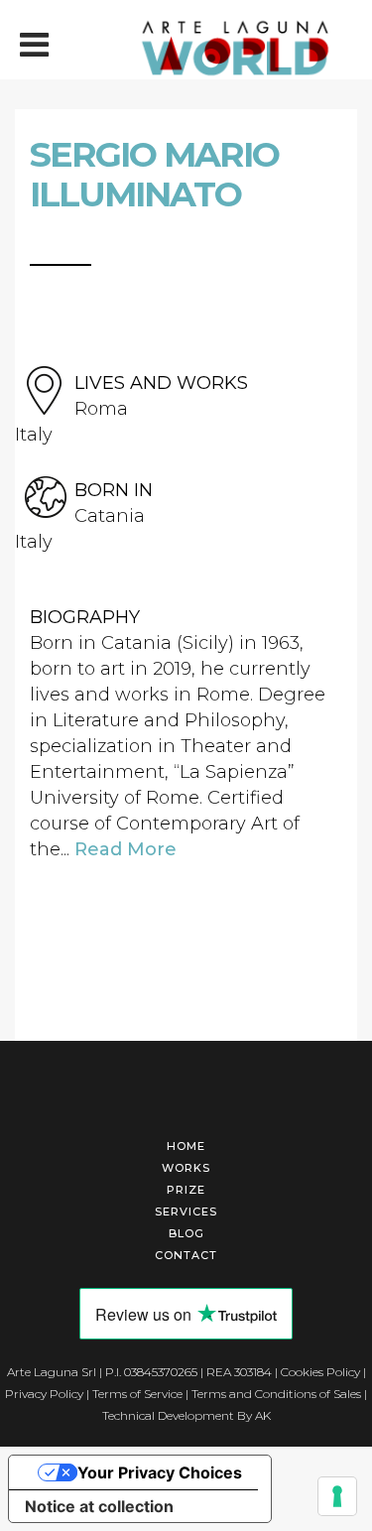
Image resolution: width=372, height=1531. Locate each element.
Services (186, 1211)
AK (263, 1415)
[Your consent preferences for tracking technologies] (337, 1496)
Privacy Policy (44, 1393)
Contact (186, 1255)
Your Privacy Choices (159, 1472)
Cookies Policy (320, 1371)
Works (186, 1168)
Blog (186, 1233)
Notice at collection (99, 1506)
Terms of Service (137, 1393)
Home (186, 1146)
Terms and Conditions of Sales (276, 1393)
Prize (186, 1190)
